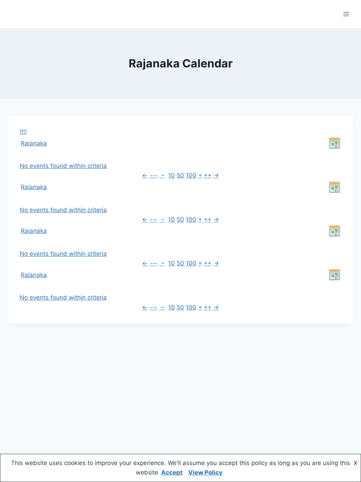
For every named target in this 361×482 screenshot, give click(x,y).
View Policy (205, 472)
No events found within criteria (63, 165)
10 (171, 175)
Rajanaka (34, 143)
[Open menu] (346, 13)
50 (180, 175)
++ (208, 175)
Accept (172, 472)
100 (191, 175)
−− (153, 175)
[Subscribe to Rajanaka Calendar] (334, 143)
